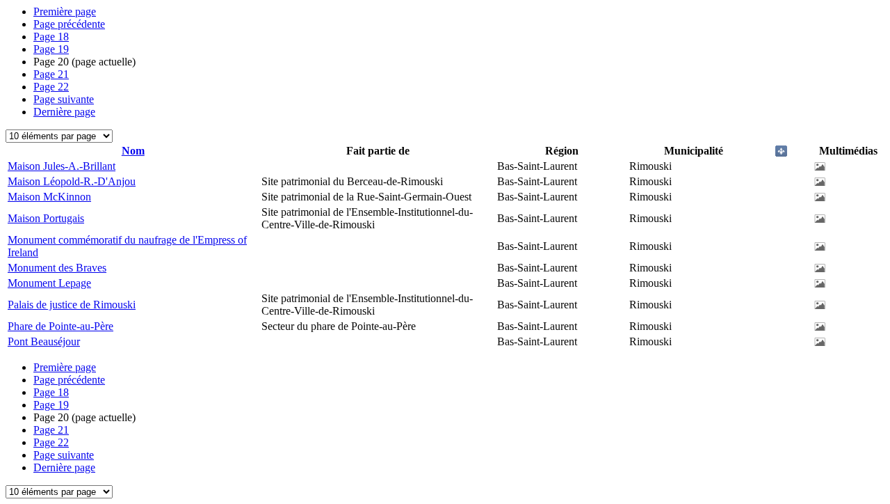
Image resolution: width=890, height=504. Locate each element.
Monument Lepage (49, 283)
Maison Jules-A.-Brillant (61, 166)
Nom (133, 151)
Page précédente (69, 24)
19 (51, 49)
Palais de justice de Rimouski (72, 304)
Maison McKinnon (49, 197)
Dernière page (64, 112)
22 (51, 87)
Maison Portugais (46, 218)
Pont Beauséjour (44, 341)
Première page (64, 11)
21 (51, 74)
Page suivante (63, 99)
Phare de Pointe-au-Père (60, 326)
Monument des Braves (57, 268)
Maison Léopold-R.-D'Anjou (72, 181)
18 (51, 36)
